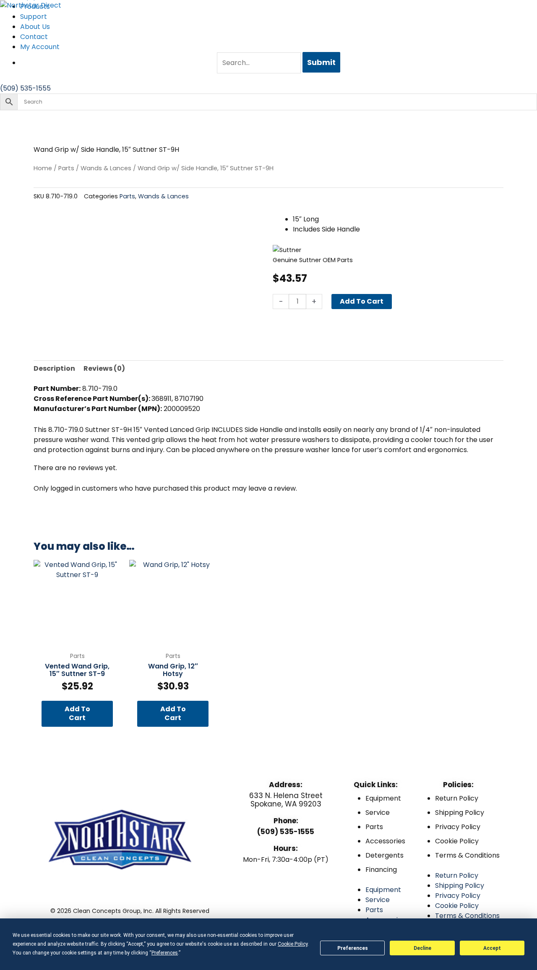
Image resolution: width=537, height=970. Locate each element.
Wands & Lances (106, 168)
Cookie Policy (457, 841)
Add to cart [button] (77, 713)
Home (43, 168)
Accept (492, 948)
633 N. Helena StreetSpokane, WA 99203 (286, 800)
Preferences (352, 948)
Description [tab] (54, 368)
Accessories (385, 841)
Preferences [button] (164, 953)
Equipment (383, 798)
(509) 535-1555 (285, 832)
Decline (422, 948)
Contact (34, 37)
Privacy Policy (457, 827)
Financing (381, 869)
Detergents (384, 855)
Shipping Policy (459, 812)
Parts (66, 168)
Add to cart (361, 301)
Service (377, 812)
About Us (35, 26)
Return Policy (456, 798)
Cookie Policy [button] (293, 944)
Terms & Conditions (467, 855)
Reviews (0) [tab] (104, 368)
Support (33, 16)
